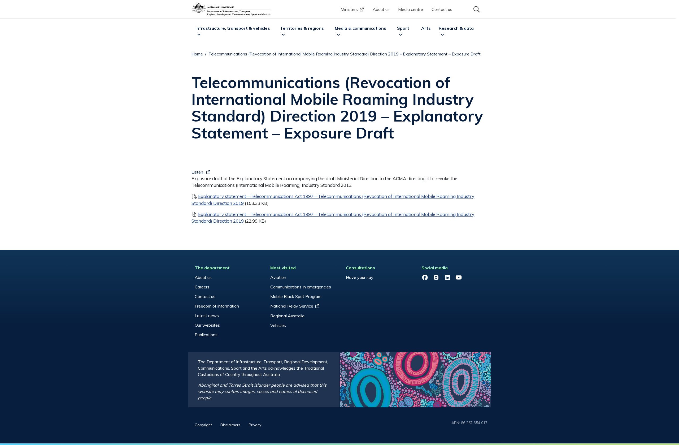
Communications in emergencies (300, 287)
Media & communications (360, 28)
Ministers (349, 9)
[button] (476, 8)
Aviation (278, 277)
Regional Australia (287, 315)
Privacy (255, 424)
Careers (202, 287)
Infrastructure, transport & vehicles (232, 28)
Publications (206, 334)
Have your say (359, 277)
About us (381, 9)
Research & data (456, 28)
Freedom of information (217, 306)
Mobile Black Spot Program (295, 296)
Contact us (442, 9)
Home (197, 54)
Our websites (207, 325)
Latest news (207, 315)
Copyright (203, 424)
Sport (403, 28)
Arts (426, 28)
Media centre (410, 9)
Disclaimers (230, 424)
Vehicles (278, 325)
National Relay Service (291, 306)
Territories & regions (302, 28)
